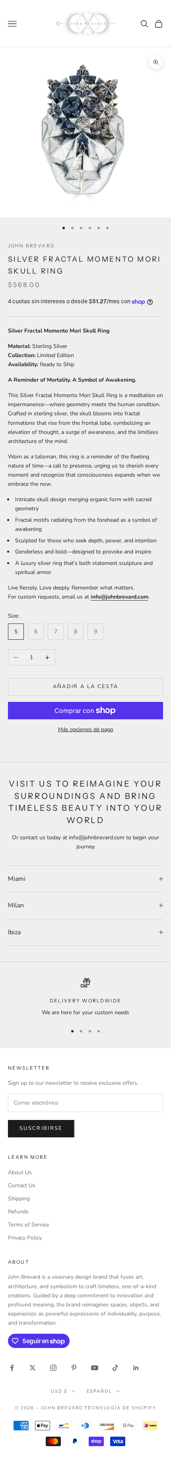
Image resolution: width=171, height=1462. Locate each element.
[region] (85, 997)
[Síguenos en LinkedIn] (136, 1368)
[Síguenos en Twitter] (33, 1368)
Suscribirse (41, 1128)
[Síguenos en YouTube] (95, 1368)
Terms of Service (28, 1224)
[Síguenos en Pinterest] (74, 1368)
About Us (20, 1172)
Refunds (18, 1211)
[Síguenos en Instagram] (53, 1368)
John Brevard (31, 246)
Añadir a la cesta (86, 686)
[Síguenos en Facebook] (12, 1368)
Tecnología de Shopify (120, 1408)
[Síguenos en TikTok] (115, 1368)
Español (100, 1391)
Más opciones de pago (85, 729)
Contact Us (21, 1185)
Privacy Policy (25, 1237)
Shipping (19, 1198)
